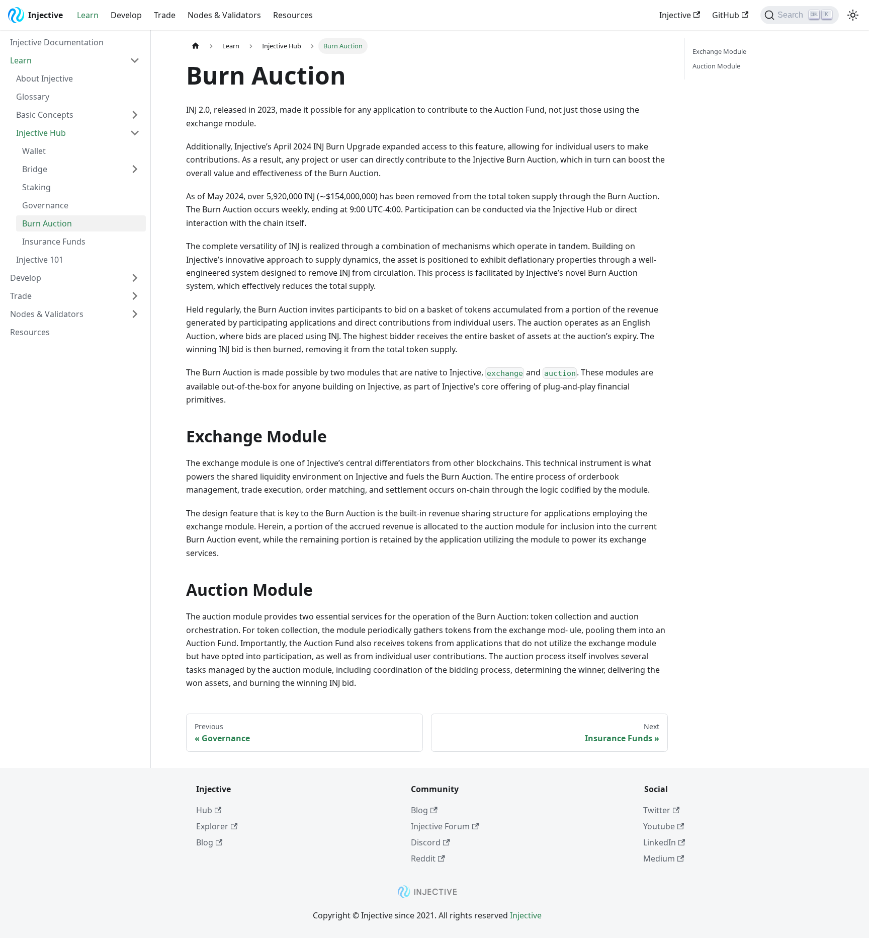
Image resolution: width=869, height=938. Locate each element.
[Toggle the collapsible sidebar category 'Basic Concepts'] (135, 115)
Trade (165, 15)
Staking (36, 187)
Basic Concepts (44, 114)
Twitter (656, 810)
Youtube (659, 826)
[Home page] (195, 46)
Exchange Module (719, 51)
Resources (293, 15)
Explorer (212, 826)
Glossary (32, 96)
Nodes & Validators (224, 15)
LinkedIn (659, 842)
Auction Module (716, 65)
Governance (45, 205)
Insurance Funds (53, 241)
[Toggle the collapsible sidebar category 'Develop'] (135, 278)
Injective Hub (41, 132)
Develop (126, 15)
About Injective (44, 78)
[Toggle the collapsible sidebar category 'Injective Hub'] (135, 133)
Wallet (34, 151)
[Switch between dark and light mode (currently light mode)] (853, 15)
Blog (204, 842)
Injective (675, 15)
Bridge (34, 169)
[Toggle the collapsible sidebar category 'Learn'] (135, 60)
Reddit (423, 858)
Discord (426, 842)
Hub (204, 810)
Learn (88, 15)
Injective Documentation (57, 42)
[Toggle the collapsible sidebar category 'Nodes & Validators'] (135, 314)
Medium (659, 858)
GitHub (725, 15)
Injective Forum (440, 826)
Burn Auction (47, 223)
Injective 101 (39, 259)
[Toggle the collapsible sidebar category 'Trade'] (135, 296)
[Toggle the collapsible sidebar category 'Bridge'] (135, 169)
